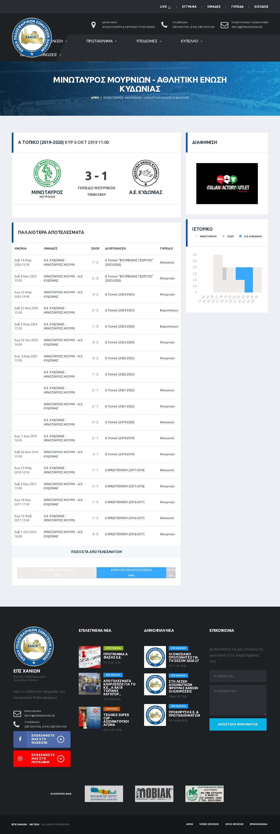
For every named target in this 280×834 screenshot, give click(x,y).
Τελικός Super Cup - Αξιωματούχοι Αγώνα (116, 719)
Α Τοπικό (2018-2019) (120, 438)
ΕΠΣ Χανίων (19, 824)
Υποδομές (147, 41)
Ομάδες (214, 6)
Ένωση (56, 41)
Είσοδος (261, 6)
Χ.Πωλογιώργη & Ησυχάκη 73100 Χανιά (128, 26)
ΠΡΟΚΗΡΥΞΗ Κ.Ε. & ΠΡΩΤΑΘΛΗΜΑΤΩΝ (184, 713)
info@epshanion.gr (247, 26)
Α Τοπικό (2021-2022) (120, 390)
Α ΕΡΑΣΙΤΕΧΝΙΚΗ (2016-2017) (125, 502)
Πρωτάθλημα (100, 41)
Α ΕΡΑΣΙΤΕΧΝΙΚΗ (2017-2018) (125, 470)
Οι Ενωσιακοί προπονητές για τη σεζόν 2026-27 (184, 657)
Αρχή (95, 97)
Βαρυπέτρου (169, 310)
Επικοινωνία (258, 824)
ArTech (34, 824)
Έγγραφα (189, 6)
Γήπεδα (237, 6)
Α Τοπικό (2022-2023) (120, 358)
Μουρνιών (167, 278)
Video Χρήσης (209, 824)
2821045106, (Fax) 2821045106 (193, 26)
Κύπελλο (189, 41)
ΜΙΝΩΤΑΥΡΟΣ (47, 192)
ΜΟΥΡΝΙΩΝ (47, 196)
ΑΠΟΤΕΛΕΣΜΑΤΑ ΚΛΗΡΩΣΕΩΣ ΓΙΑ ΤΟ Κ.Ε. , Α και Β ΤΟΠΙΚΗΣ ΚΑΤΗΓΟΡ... (119, 687)
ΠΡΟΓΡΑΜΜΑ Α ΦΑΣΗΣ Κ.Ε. (115, 655)
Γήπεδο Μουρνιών (96, 188)
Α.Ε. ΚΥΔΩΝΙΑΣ (145, 192)
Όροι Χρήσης (234, 824)
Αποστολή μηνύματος (238, 724)
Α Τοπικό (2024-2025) (120, 294)
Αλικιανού (167, 262)
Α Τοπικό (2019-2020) (120, 422)
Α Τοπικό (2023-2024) (120, 326)
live (164, 6)
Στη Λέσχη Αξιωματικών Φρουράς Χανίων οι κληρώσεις (183, 686)
